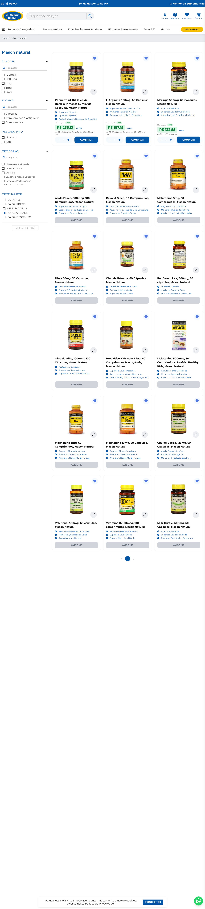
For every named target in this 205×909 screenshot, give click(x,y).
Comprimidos (14, 122)
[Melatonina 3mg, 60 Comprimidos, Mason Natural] (76, 419)
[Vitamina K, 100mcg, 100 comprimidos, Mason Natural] (127, 499)
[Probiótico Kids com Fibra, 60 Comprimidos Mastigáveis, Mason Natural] (127, 335)
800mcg (11, 79)
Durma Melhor (14, 168)
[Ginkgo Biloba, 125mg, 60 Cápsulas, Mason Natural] (178, 419)
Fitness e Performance (18, 181)
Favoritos (14, 199)
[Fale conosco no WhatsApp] (198, 900)
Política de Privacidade (99, 903)
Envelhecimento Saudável (20, 176)
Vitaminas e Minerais (17, 164)
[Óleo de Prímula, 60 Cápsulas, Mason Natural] (127, 254)
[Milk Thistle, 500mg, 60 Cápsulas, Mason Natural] (178, 499)
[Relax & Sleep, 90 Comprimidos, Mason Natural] (127, 174)
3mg (9, 87)
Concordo (153, 902)
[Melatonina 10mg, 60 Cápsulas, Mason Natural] (127, 419)
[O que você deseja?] (90, 16)
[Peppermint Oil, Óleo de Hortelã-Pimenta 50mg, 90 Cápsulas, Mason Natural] (76, 76)
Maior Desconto (19, 217)
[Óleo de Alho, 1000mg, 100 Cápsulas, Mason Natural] (76, 335)
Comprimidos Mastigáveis (22, 118)
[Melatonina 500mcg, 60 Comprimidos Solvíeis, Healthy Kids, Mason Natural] (178, 335)
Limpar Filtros (25, 227)
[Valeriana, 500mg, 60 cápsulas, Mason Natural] (76, 499)
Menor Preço (17, 208)
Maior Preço (16, 204)
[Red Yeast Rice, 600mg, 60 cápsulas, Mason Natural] (178, 254)
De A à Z (10, 172)
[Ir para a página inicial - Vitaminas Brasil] (12, 16)
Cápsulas (11, 113)
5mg (9, 92)
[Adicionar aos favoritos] (95, 58)
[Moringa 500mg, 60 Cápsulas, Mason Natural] (178, 76)
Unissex (11, 137)
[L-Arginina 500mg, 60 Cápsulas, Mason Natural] (127, 76)
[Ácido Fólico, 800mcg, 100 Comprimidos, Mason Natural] (76, 174)
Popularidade (17, 212)
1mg (8, 83)
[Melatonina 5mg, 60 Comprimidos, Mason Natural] (178, 174)
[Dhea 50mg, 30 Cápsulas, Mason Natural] (76, 254)
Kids (8, 141)
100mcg (11, 74)
